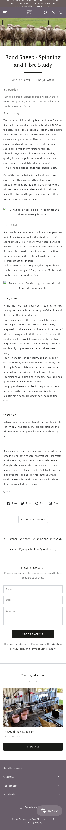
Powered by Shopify (33, 823)
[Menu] (5, 13)
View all (33, 747)
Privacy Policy (17, 648)
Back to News (35, 519)
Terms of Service (39, 648)
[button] (45, 13)
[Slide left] (29, 681)
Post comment (33, 634)
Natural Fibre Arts (27, 819)
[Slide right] (37, 681)
